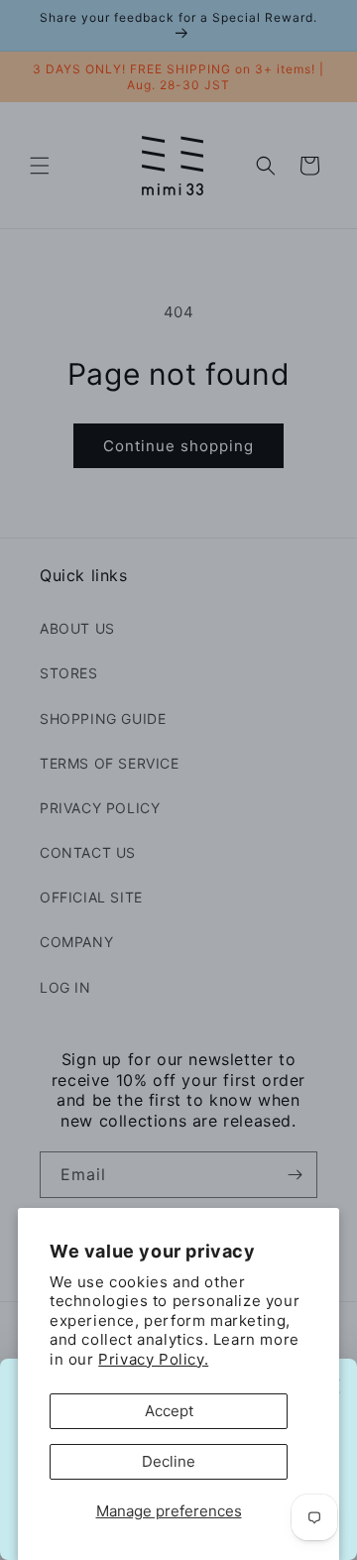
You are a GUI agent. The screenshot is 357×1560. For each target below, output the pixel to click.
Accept (169, 1410)
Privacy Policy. (153, 1359)
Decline (168, 1461)
